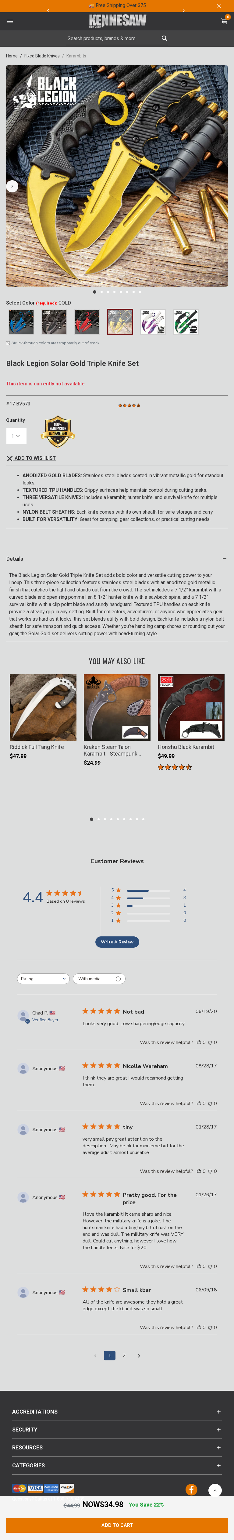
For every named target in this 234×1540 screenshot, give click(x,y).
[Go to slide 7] (134, 292)
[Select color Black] (54, 322)
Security (24, 1429)
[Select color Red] (87, 322)
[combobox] (117, 38)
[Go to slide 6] (127, 292)
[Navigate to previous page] (95, 1355)
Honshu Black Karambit (186, 747)
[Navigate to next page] (139, 1355)
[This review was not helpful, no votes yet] (210, 1042)
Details (14, 559)
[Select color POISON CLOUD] (186, 322)
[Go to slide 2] (102, 292)
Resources (27, 1447)
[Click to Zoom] (117, 176)
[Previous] (48, 10)
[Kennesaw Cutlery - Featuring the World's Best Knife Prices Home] (118, 21)
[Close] (219, 6)
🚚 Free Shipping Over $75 (117, 5)
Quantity (15, 420)
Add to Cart (117, 1525)
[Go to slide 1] (94, 292)
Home (12, 55)
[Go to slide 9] (143, 819)
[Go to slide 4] (114, 292)
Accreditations (35, 1411)
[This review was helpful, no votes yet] (199, 1042)
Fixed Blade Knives (42, 55)
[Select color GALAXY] (153, 322)
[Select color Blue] (21, 322)
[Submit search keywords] (164, 37)
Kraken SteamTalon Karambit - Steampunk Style (110, 750)
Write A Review (117, 942)
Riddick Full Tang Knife (37, 747)
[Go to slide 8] (140, 292)
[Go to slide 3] (108, 292)
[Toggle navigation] (10, 21)
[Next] (184, 10)
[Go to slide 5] (121, 292)
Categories (28, 1465)
